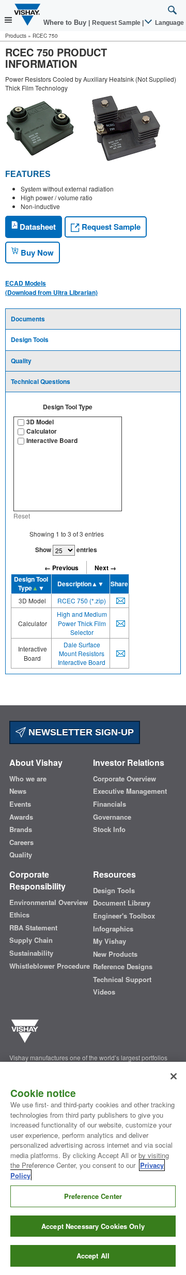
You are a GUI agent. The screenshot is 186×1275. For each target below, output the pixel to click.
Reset (21, 515)
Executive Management (130, 791)
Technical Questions (40, 381)
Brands (20, 829)
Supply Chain (31, 940)
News (17, 791)
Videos (104, 992)
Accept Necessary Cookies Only (93, 1226)
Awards (21, 817)
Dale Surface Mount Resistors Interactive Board (81, 653)
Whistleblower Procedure (49, 966)
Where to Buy (65, 22)
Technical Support (122, 979)
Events (20, 804)
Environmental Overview (48, 902)
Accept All (93, 1256)
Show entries (66, 549)
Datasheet (37, 226)
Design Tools (30, 339)
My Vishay (109, 941)
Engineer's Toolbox (124, 916)
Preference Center (93, 1196)
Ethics (19, 915)
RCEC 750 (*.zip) (81, 600)
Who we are (28, 778)
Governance (112, 817)
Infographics (113, 928)
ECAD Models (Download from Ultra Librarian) (51, 287)
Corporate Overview (124, 778)
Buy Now (36, 252)
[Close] (173, 1076)
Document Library (121, 903)
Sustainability (31, 953)
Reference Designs (122, 966)
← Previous (61, 567)
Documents (28, 318)
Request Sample (110, 226)
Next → (105, 567)
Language (168, 22)
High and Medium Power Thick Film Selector (82, 623)
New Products (115, 954)
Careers (21, 842)
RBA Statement (33, 927)
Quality (21, 360)
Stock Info (109, 829)
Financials (109, 804)
